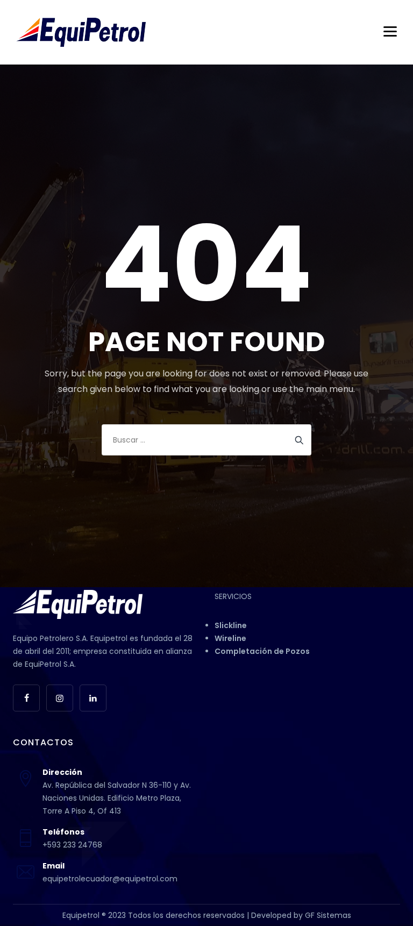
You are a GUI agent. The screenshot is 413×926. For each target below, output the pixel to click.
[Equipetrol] (81, 32)
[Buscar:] (206, 439)
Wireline (230, 638)
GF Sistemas (328, 915)
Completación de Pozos (262, 651)
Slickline (231, 625)
